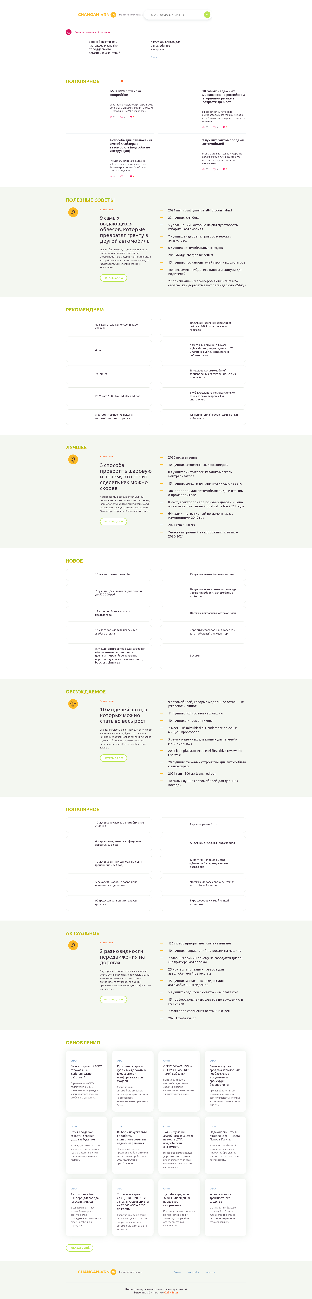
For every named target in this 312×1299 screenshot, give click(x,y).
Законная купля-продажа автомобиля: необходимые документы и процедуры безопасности (225, 1075)
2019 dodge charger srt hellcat (190, 255)
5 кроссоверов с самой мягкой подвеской (209, 902)
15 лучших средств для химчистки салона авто (205, 483)
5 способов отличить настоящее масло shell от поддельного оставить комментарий (104, 47)
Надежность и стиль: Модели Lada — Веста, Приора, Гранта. (225, 1135)
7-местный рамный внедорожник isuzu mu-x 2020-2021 (203, 534)
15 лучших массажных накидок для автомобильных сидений (196, 983)
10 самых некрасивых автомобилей (212, 613)
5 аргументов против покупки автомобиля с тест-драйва (114, 416)
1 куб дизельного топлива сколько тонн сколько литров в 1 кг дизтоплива (212, 396)
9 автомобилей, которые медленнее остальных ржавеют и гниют (206, 704)
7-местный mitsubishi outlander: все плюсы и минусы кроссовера (202, 730)
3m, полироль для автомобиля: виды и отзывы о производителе (206, 493)
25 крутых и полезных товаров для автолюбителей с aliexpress (196, 971)
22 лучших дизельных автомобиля (212, 842)
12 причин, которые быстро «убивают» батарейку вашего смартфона (208, 863)
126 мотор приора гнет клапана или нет (200, 943)
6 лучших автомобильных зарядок (195, 248)
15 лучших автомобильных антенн (211, 574)
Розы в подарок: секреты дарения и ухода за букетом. (83, 1135)
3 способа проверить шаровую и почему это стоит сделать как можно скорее (126, 476)
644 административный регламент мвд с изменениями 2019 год (200, 515)
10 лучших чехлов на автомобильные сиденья (119, 824)
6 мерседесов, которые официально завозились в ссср (119, 843)
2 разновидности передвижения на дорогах (122, 956)
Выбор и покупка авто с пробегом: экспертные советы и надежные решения (132, 1137)
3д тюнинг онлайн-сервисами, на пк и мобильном (213, 416)
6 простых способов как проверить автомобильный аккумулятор (212, 631)
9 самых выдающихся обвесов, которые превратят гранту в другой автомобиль (125, 229)
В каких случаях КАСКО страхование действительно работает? (86, 1072)
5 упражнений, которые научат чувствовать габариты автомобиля (203, 227)
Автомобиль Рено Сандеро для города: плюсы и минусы (85, 1198)
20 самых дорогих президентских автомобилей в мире (211, 883)
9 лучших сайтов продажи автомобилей (223, 142)
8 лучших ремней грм (203, 824)
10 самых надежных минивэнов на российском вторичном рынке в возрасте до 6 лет (223, 96)
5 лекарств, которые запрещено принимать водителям (116, 883)
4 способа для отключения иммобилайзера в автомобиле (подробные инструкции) (131, 145)
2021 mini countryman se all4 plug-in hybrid (200, 210)
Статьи (154, 57)
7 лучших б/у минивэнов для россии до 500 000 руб (118, 592)
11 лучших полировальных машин (195, 713)
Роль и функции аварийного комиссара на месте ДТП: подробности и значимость (178, 1139)
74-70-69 (101, 373)
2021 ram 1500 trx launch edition (192, 773)
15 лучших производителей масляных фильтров (207, 262)
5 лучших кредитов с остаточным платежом (203, 992)
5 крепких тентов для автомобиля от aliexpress (165, 45)
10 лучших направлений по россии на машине (204, 950)
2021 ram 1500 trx (181, 525)
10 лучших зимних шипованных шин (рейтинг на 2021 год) (118, 863)
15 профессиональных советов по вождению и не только (205, 1001)
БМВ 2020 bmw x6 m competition (125, 93)
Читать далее (113, 277)
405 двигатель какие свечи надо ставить (116, 326)
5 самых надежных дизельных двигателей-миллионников (202, 741)
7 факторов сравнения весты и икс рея (199, 1011)
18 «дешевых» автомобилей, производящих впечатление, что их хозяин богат (212, 374)
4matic (99, 350)
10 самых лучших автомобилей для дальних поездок (203, 783)
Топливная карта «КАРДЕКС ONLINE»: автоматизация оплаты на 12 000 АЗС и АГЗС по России (133, 1201)
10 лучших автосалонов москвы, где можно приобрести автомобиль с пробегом (212, 593)
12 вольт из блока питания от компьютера (114, 613)
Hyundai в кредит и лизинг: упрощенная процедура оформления (176, 1200)
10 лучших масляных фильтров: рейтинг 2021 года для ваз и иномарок (210, 326)
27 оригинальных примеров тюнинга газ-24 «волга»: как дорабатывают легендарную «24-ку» (207, 283)
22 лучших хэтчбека (183, 217)
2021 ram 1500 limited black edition (117, 396)
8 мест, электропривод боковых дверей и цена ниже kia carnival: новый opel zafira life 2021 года (206, 504)
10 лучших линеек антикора (190, 720)
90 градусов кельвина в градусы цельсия (116, 902)
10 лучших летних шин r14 (112, 574)
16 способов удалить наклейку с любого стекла (116, 631)
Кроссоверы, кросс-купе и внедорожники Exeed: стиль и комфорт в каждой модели (132, 1073)
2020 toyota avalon (182, 1018)
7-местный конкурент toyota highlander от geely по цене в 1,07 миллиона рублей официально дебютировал (211, 350)
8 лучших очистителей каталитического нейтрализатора (200, 474)
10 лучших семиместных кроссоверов (198, 465)
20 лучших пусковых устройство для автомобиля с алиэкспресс (207, 764)
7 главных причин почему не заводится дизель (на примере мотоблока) (205, 960)
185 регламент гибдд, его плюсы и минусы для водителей (205, 272)
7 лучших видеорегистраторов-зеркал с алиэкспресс (199, 238)
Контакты (210, 1272)
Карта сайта (193, 1272)
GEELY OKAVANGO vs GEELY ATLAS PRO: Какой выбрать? (177, 1070)
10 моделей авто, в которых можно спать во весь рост (123, 715)
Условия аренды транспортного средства (221, 1198)
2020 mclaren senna (182, 457)
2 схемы (194, 655)
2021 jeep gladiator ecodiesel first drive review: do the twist (205, 753)
